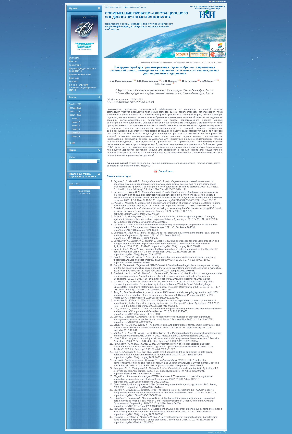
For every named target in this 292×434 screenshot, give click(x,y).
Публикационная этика (80, 74)
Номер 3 (76, 125)
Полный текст (166, 171)
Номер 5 (76, 133)
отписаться (84, 193)
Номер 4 (76, 129)
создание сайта (214, 432)
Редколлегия (75, 65)
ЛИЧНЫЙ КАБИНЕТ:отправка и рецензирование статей (82, 87)
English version (219, 1)
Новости (73, 61)
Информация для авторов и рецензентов (82, 69)
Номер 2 (76, 122)
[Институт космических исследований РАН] (207, 17)
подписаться (84, 191)
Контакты (73, 81)
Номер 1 (76, 118)
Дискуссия (74, 78)
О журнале (74, 58)
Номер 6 (76, 136)
